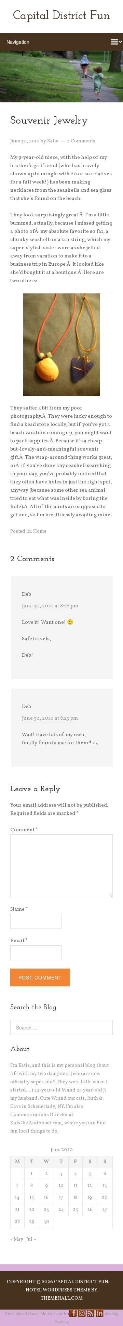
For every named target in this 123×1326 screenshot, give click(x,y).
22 (32, 1210)
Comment (24, 830)
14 (17, 1198)
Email (19, 941)
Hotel (34, 1290)
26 (90, 1210)
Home (39, 531)
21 (17, 1210)
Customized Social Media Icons (34, 1313)
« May (16, 1239)
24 (61, 1210)
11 (75, 1186)
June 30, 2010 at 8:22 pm (50, 606)
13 (105, 1186)
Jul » (31, 1239)
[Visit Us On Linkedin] (99, 1316)
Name (19, 909)
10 (61, 1186)
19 (89, 1198)
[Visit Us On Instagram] (81, 1316)
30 (46, 1221)
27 (104, 1210)
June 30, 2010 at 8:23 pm (50, 718)
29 (32, 1221)
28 (17, 1221)
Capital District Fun (61, 16)
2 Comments (81, 141)
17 (61, 1198)
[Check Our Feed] (90, 1316)
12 (89, 1186)
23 (46, 1210)
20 (105, 1198)
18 (75, 1198)
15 (32, 1198)
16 (46, 1198)
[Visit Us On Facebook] (72, 1316)
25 (75, 1210)
